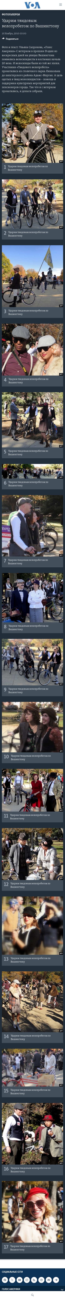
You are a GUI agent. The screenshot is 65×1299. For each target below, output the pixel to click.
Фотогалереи (11, 14)
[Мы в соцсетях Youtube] (20, 1280)
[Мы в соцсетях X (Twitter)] (12, 1280)
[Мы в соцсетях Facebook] (5, 1280)
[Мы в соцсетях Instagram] (27, 1280)
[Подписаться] (49, 1280)
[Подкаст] (41, 1280)
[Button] (10, 40)
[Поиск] (32, 1295)
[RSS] (34, 1280)
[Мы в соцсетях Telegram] (56, 1280)
